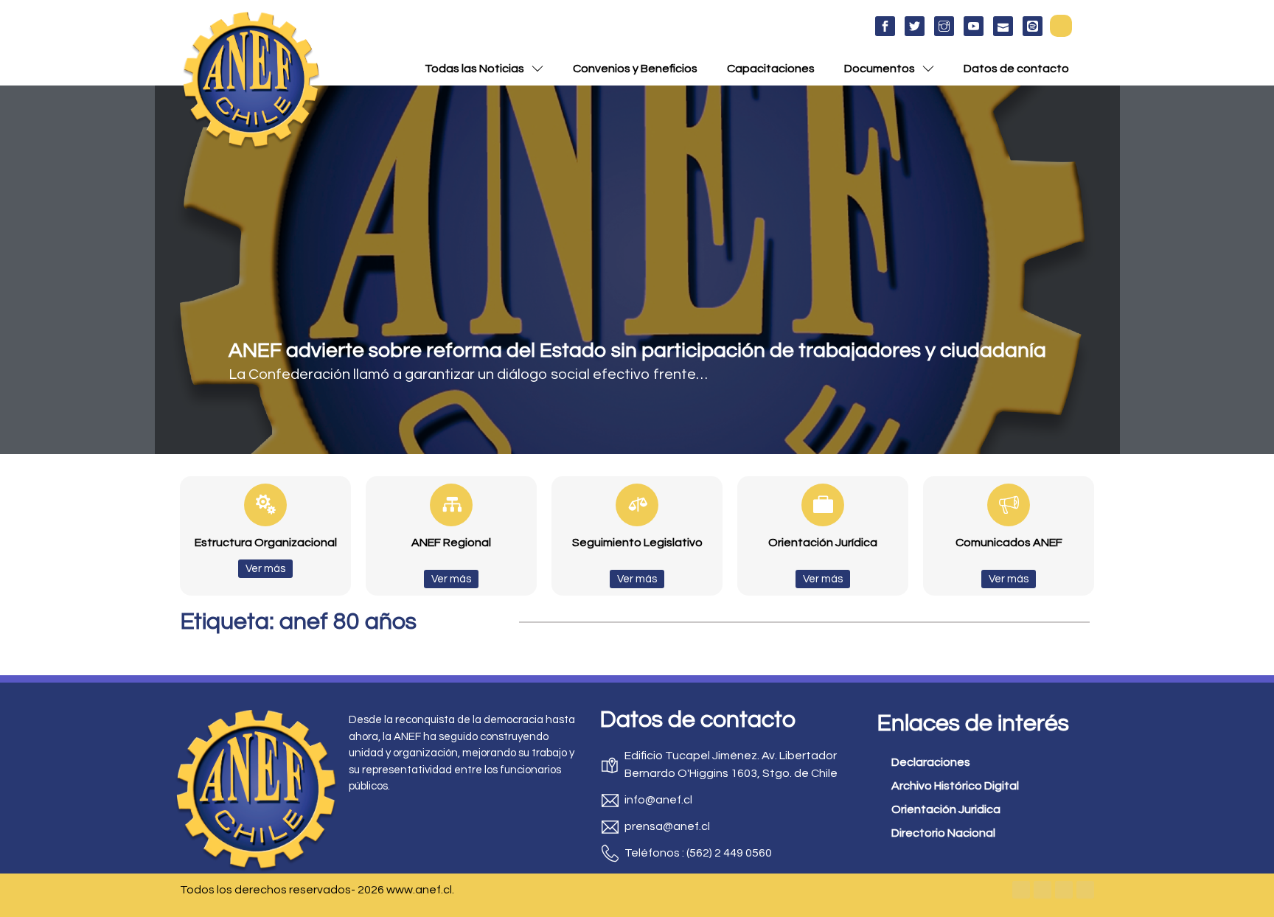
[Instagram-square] (1064, 890)
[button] (1061, 26)
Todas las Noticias (474, 68)
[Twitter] (1042, 890)
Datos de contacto (1016, 68)
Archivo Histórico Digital (955, 786)
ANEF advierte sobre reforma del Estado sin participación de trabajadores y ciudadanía (637, 350)
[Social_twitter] (915, 26)
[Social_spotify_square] (1032, 26)
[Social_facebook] (885, 26)
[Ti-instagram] (944, 26)
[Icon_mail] (1003, 26)
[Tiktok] (1085, 890)
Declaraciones (930, 762)
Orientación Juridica (945, 809)
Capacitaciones (771, 68)
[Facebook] (1021, 890)
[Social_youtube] (974, 26)
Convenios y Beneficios (635, 68)
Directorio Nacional (943, 833)
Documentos (879, 68)
